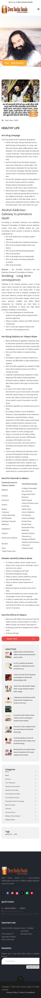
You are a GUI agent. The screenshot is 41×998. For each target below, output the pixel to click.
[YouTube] (12, 893)
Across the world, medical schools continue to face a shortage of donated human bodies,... (24, 718)
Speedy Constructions (12, 786)
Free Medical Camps (12, 797)
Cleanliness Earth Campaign (14, 801)
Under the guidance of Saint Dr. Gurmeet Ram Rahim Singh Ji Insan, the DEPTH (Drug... (24, 741)
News (7, 771)
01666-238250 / (11, 908)
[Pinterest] (31, 893)
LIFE (15, 834)
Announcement (10, 812)
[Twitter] (3, 893)
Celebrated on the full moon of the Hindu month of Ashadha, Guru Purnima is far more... (24, 700)
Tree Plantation (10, 783)
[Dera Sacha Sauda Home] (15, 9)
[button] (38, 9)
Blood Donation (10, 805)
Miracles (8, 779)
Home (7, 63)
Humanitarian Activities (12, 794)
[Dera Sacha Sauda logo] (15, 870)
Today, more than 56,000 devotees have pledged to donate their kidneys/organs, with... (24, 677)
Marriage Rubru (26, 934)
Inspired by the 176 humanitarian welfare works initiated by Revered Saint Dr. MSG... (24, 655)
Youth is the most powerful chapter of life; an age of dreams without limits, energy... (24, 689)
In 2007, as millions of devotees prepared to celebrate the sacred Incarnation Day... (24, 666)
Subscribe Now (33, 967)
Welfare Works (10, 820)
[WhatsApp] (27, 893)
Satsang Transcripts (12, 790)
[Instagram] (17, 893)
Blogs (7, 775)
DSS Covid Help (8, 939)
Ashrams (8, 808)
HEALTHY (9, 834)
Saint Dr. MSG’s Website (11, 928)
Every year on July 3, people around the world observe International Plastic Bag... (24, 729)
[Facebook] (7, 893)
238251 (22, 908)
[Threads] (22, 893)
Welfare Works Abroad (12, 816)
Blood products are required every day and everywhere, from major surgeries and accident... (24, 752)
